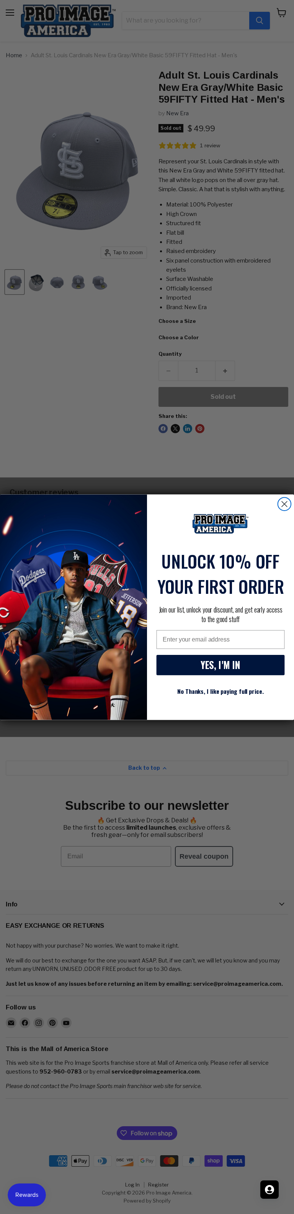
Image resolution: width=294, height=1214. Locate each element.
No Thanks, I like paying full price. (220, 691)
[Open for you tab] (269, 1189)
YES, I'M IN (220, 665)
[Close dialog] (284, 503)
